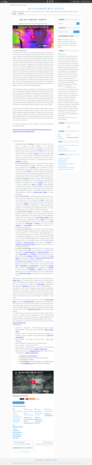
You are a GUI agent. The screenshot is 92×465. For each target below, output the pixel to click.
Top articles (36, 463)
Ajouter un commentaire (24, 451)
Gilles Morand (70, 117)
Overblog (54, 460)
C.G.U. (54, 463)
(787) (64, 158)
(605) (63, 160)
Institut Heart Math (63, 149)
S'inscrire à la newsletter (18, 402)
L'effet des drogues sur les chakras (67, 151)
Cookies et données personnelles (63, 463)
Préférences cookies (76, 463)
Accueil (14, 13)
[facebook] (47, 1)
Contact (21, 13)
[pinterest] (52, 1)
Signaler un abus (48, 463)
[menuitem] (14, 14)
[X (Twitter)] (50, 1)
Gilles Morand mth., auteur (46, 8)
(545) (62, 162)
